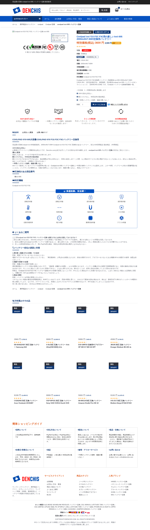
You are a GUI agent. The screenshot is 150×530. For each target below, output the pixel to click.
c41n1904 (71, 509)
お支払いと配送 (27, 132)
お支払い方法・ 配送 (74, 19)
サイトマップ (133, 2)
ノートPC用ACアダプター (88, 492)
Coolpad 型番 (50, 24)
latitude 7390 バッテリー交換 (103, 505)
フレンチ (75, 516)
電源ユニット (83, 495)
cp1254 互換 (49, 507)
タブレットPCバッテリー (87, 489)
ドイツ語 (92, 516)
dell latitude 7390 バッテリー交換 (79, 507)
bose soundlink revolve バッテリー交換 (64, 505)
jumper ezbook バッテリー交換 (89, 509)
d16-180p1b (38, 507)
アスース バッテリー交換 (119, 489)
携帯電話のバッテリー (27, 24)
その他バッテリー (85, 487)
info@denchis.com (126, 457)
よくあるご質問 (113, 19)
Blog (49, 495)
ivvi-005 (18, 177)
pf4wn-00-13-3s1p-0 (102, 507)
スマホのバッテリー (86, 484)
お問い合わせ (121, 2)
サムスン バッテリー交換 (119, 487)
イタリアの (84, 516)
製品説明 (15, 132)
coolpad (40, 24)
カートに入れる (99, 104)
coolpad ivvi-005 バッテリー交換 (69, 24)
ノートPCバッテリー (86, 481)
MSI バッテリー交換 (118, 495)
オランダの (67, 516)
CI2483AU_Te (91, 57)
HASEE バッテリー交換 (119, 481)
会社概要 (58, 19)
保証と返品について (94, 19)
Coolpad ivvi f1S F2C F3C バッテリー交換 (33, 271)
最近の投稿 (128, 19)
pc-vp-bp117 (60, 507)
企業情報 (50, 481)
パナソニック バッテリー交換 (121, 484)
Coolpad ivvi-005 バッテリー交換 (62, 165)
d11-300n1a (85, 505)
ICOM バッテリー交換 (118, 492)
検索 (105, 10)
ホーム (46, 19)
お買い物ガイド (42, 132)
